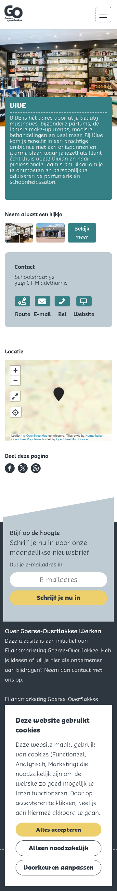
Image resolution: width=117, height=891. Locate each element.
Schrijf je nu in (58, 598)
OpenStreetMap (36, 436)
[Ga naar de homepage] (14, 14)
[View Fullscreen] (15, 396)
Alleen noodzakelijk (58, 848)
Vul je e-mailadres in (36, 564)
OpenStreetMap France (72, 439)
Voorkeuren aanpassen (58, 867)
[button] (58, 394)
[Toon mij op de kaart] (15, 412)
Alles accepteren (58, 829)
